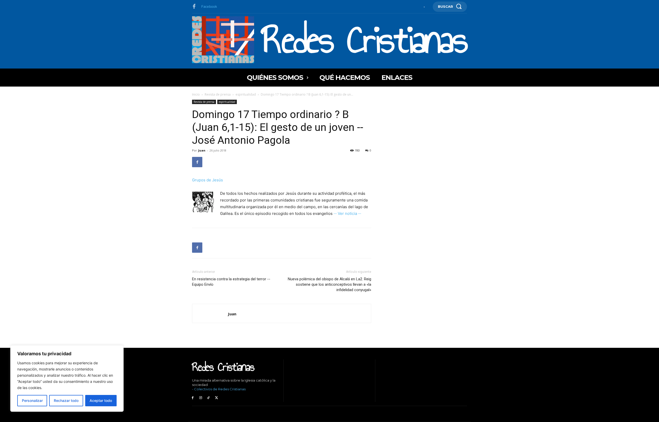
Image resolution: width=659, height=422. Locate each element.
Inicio (196, 94)
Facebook (209, 6)
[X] (216, 398)
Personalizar (32, 400)
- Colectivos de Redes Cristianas (219, 389)
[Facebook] (194, 7)
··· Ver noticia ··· (347, 213)
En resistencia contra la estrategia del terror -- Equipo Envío (231, 282)
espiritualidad (246, 94)
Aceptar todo (101, 400)
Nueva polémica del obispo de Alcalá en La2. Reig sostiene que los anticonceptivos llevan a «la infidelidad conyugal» (329, 284)
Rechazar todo (66, 400)
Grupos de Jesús (207, 180)
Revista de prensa (218, 94)
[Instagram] (200, 398)
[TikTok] (208, 398)
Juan (201, 150)
